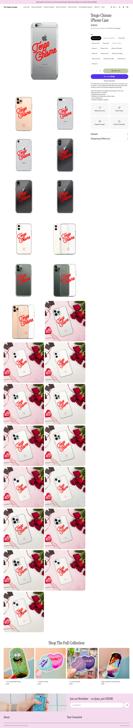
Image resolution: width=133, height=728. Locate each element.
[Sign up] (126, 705)
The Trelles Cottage (12, 725)
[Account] (123, 7)
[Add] (31, 675)
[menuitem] (103, 7)
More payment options (109, 80)
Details (94, 134)
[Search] (120, 7)
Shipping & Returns (100, 138)
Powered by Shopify (23, 725)
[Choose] (63, 675)
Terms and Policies (124, 725)
